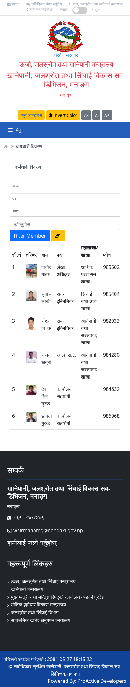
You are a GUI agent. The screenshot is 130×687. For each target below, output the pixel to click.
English (97, 9)
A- (86, 115)
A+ (106, 115)
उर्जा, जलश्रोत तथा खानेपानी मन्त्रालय (97, 4)
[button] (58, 235)
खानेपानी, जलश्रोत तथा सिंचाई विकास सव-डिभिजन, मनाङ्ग (66, 79)
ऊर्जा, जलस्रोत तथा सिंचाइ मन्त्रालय (43, 581)
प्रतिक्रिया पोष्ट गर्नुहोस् (46, 4)
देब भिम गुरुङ (45, 396)
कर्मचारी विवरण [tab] (28, 167)
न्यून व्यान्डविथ (31, 115)
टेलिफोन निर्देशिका (40, 9)
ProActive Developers (101, 681)
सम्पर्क (15, 4)
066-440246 (27, 518)
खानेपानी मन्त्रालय (27, 589)
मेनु (18, 130)
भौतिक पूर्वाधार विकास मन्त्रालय (38, 604)
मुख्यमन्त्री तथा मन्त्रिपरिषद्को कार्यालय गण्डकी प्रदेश (57, 597)
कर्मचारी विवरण (29, 146)
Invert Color (64, 115)
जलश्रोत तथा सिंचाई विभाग (34, 612)
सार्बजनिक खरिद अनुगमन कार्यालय (40, 620)
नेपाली (64, 9)
